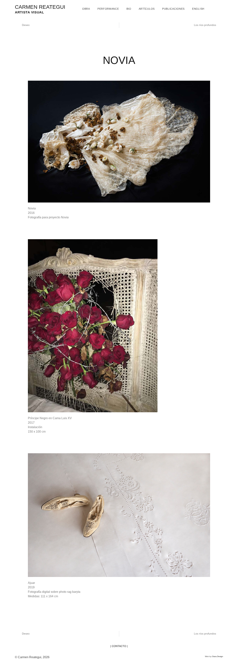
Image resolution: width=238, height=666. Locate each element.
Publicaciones (173, 8)
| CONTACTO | (119, 646)
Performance (108, 8)
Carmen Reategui (40, 7)
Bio (128, 8)
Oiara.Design (217, 656)
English (198, 8)
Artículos (147, 8)
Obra (86, 8)
